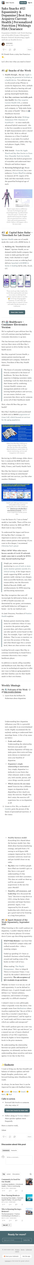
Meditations (21, 1008)
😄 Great (13, 1091)
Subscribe (23, 3)
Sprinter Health (7, 239)
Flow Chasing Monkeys (11, 1195)
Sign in (30, 3)
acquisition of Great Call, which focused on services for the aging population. (16, 417)
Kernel (20, 170)
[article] (17, 1185)
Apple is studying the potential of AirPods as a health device (18, 77)
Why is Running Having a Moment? (11, 1210)
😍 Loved (5, 1091)
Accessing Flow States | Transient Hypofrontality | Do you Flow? (12, 1199)
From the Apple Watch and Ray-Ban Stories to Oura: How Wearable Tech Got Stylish (18, 153)
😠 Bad (9, 1094)
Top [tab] (4, 1174)
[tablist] (10, 1150)
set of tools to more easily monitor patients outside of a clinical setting (17, 569)
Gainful (8, 809)
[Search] (30, 1174)
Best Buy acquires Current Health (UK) (16, 101)
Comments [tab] (6, 1150)
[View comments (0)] (10, 50)
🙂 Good (21, 1091)
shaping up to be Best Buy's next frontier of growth (17, 509)
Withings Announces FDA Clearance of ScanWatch (17, 120)
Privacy (17, 1250)
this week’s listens (12, 692)
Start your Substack (12, 1256)
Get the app (26, 1256)
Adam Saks (9, 43)
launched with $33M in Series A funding (17, 264)
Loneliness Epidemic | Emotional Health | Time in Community (12, 1185)
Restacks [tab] (14, 1150)
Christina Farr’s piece (10, 546)
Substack (7, 1261)
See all (5, 1225)
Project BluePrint (19, 173)
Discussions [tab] (16, 1174)
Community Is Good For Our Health (11, 1180)
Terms (23, 1250)
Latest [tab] (9, 1174)
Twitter (20, 1115)
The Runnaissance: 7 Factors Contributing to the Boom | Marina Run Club (11, 1215)
